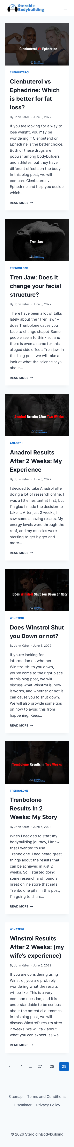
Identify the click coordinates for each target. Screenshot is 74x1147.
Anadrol (16, 443)
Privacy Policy (48, 1105)
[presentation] (37, 44)
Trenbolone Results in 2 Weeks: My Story (33, 808)
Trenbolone (19, 268)
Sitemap (15, 1096)
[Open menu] (65, 8)
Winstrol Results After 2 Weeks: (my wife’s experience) (37, 947)
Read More (21, 203)
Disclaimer (23, 1105)
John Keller (21, 117)
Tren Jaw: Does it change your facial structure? (35, 286)
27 (40, 1066)
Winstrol (17, 618)
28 (52, 1066)
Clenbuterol (20, 72)
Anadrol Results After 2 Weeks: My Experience (36, 461)
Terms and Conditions (46, 1096)
